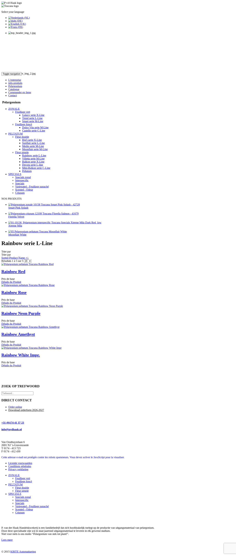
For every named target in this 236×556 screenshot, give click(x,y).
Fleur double (22, 487)
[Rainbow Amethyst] (30, 326)
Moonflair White (17, 234)
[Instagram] (17, 520)
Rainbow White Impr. (20, 355)
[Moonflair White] (37, 231)
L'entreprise (14, 79)
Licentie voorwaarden (20, 463)
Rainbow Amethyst (18, 334)
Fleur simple (22, 490)
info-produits (15, 83)
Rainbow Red (13, 271)
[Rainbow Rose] (28, 285)
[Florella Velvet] (43, 213)
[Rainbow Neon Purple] (32, 306)
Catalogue (13, 89)
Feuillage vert (22, 478)
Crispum (20, 512)
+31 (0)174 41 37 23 (12, 422)
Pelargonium (15, 86)
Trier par (15, 254)
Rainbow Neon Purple (20, 313)
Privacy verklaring (18, 469)
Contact (12, 95)
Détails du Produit (11, 282)
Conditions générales (19, 466)
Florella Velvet (16, 216)
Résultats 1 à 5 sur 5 (12, 260)
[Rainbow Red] (27, 264)
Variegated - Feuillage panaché (32, 506)
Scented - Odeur (24, 509)
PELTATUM (15, 484)
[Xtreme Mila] (54, 222)
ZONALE (14, 475)
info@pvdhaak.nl (11, 429)
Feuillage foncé (23, 481)
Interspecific (22, 500)
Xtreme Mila (15, 225)
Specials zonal (23, 497)
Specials (19, 503)
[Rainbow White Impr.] (31, 347)
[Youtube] (11, 520)
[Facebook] (4, 520)
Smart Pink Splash (18, 207)
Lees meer (7, 539)
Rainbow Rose (14, 292)
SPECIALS (14, 493)
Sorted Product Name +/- (15, 257)
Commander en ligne (19, 92)
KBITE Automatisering (23, 551)
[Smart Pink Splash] (44, 204)
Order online (15, 406)
